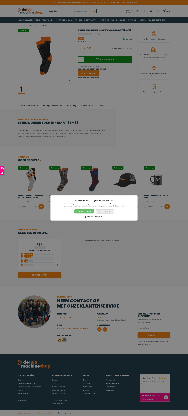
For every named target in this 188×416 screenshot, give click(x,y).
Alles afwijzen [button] (104, 211)
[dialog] (94, 208)
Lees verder (120, 206)
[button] (94, 217)
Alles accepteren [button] (84, 211)
